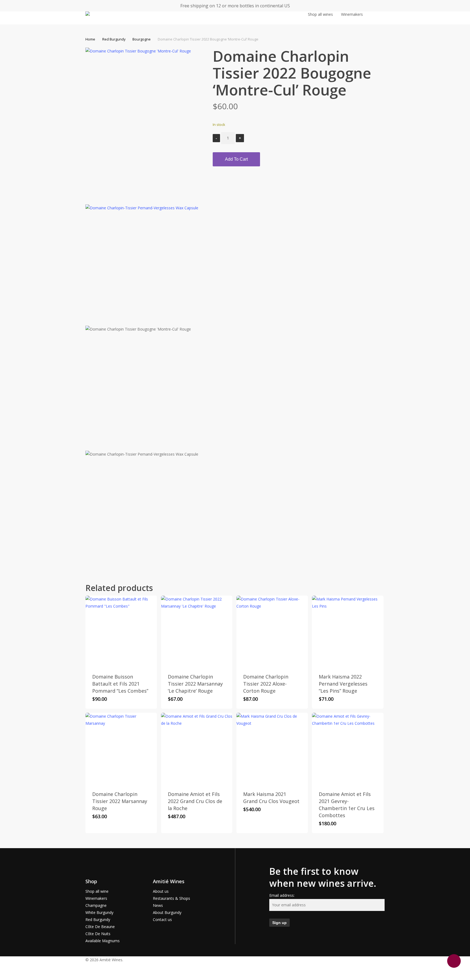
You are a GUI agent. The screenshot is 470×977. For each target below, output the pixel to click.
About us (161, 891)
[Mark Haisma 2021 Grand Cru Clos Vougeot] (272, 748)
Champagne (96, 905)
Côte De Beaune (100, 926)
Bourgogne (141, 39)
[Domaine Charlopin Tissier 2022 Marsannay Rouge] (121, 748)
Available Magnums (102, 940)
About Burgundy (167, 912)
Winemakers (96, 898)
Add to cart (236, 159)
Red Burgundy (113, 39)
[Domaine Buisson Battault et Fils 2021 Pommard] (121, 631)
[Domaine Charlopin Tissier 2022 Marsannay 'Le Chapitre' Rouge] (197, 631)
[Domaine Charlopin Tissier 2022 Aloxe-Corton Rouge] (272, 631)
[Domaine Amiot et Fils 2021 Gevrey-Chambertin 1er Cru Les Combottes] (348, 748)
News (158, 905)
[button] (235, 973)
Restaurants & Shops (171, 898)
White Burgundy (99, 912)
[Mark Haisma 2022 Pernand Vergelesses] (348, 631)
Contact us (162, 919)
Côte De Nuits (97, 933)
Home (90, 39)
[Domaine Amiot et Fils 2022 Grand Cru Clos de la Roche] (197, 748)
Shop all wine (97, 891)
